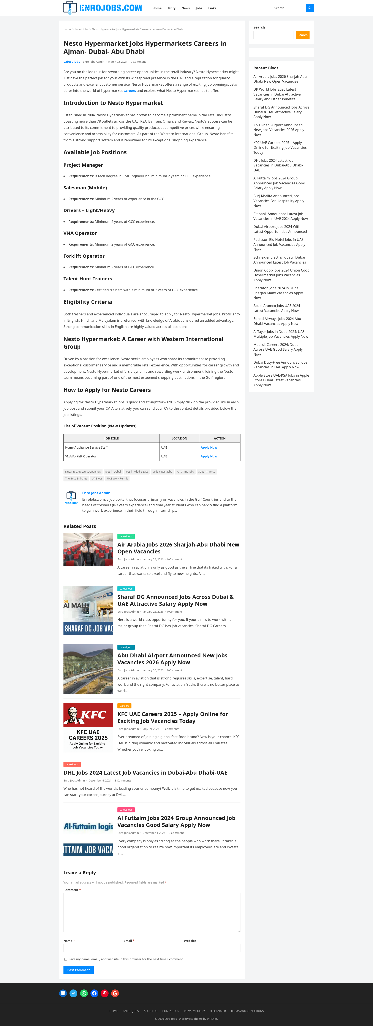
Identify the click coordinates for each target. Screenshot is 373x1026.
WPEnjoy (212, 1019)
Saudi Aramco (206, 471)
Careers (124, 706)
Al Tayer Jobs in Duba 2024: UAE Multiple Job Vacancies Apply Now (280, 334)
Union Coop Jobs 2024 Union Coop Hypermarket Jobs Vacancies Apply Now (281, 275)
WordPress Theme (190, 1019)
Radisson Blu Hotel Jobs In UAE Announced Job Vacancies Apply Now (279, 244)
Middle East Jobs (162, 471)
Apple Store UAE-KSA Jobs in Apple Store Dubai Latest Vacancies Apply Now (281, 380)
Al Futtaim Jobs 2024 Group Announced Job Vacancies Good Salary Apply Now (176, 821)
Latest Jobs (81, 29)
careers (130, 90)
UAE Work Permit (117, 478)
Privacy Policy (194, 1011)
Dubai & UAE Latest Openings (83, 471)
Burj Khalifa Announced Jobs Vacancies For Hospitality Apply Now (278, 200)
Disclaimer (218, 1011)
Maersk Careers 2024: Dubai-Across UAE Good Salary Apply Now (278, 349)
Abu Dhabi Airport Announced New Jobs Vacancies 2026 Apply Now (172, 659)
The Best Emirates (76, 478)
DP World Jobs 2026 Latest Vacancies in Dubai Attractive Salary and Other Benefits (277, 94)
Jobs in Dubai (113, 471)
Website (190, 941)
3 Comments (171, 729)
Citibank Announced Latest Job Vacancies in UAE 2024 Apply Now (280, 216)
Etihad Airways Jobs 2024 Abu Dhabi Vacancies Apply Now (277, 321)
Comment (72, 890)
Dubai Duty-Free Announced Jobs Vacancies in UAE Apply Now (280, 364)
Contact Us (170, 1011)
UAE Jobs (97, 478)
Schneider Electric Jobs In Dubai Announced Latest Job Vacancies (279, 259)
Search (259, 27)
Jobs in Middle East (136, 471)
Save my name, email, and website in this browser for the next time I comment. (126, 959)
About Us (150, 1011)
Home (67, 29)
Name (69, 941)
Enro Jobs (170, 1019)
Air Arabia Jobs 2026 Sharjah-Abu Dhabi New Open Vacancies (178, 548)
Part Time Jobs (185, 471)
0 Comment (138, 62)
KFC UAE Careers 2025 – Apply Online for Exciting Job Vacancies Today (172, 717)
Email (129, 941)
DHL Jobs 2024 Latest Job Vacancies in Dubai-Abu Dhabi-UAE (145, 772)
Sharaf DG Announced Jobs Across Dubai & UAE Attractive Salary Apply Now (175, 600)
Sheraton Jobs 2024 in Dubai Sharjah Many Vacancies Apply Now (278, 293)
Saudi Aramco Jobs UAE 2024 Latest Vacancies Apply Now (276, 308)
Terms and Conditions (247, 1011)
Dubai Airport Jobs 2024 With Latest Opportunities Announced (280, 229)
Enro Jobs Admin (93, 62)
